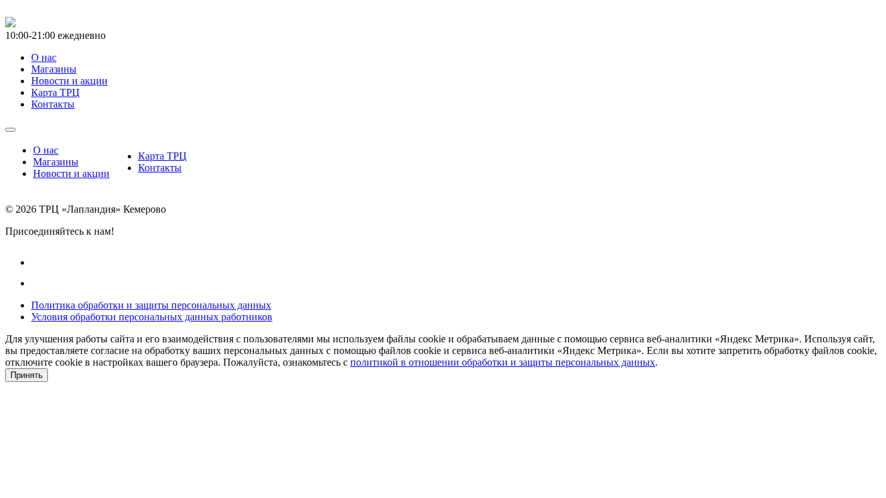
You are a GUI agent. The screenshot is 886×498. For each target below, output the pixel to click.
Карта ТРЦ (162, 155)
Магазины (55, 161)
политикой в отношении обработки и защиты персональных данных (502, 362)
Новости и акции (71, 173)
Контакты (160, 167)
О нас (45, 150)
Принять (26, 375)
